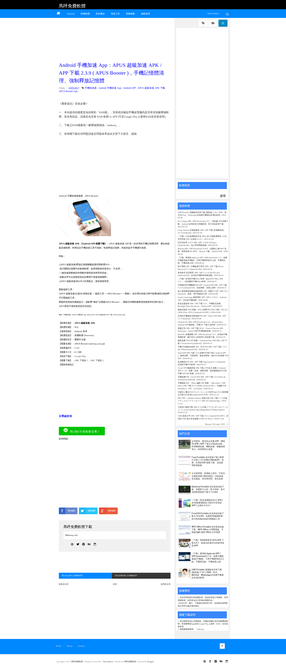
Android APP (129, 88)
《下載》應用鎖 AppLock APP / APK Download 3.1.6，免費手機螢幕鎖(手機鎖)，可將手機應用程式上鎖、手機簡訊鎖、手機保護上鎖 (202, 260)
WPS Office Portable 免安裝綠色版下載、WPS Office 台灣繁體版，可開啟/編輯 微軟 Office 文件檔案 (208, 529)
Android (71, 14)
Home (59, 646)
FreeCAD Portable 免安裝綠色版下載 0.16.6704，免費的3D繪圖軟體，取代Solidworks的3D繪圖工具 (208, 516)
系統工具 (115, 14)
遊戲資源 (145, 14)
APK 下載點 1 (81, 360)
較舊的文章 (166, 584)
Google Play (80, 356)
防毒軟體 (85, 14)
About (70, 646)
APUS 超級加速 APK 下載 (151, 88)
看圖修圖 (130, 14)
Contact (81, 646)
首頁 (115, 584)
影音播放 (100, 14)
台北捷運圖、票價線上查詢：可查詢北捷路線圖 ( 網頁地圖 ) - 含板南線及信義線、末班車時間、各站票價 (208, 476)
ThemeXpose (108, 661)
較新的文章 (64, 584)
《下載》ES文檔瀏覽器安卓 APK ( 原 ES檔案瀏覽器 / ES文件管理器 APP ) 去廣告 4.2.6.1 (207, 503)
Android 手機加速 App (109, 88)
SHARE (71, 510)
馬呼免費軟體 (72, 5)
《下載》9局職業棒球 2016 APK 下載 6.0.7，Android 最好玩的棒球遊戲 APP (208, 543)
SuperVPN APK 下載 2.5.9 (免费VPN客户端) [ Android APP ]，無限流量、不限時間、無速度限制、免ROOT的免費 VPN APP (203, 355)
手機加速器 (91, 88)
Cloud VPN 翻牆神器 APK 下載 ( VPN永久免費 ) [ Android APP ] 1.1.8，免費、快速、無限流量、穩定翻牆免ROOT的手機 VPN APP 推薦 (202, 370)
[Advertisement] (115, 39)
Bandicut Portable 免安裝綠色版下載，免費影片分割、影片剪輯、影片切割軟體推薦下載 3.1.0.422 (208, 489)
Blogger (150, 661)
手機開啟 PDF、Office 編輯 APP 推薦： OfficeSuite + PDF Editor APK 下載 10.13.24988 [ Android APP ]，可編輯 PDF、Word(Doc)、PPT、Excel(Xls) (203, 386)
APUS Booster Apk (68, 91)
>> (227, 424)
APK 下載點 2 (97, 360)
